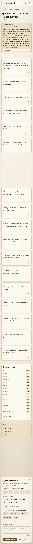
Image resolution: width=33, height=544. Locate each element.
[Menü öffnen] (30, 3)
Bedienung (7, 518)
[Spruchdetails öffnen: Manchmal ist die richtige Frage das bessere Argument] (16, 305)
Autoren (10, 9)
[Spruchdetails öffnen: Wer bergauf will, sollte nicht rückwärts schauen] (16, 290)
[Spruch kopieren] (28, 73)
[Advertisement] (16, 170)
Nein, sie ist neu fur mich (11, 506)
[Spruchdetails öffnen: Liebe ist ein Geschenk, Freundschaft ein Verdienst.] (16, 129)
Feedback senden (9, 539)
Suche (16, 518)
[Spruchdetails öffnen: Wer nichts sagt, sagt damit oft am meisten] (16, 99)
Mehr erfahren (8, 50)
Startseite (3, 9)
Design (6, 514)
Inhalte (24, 514)
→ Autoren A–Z (7, 431)
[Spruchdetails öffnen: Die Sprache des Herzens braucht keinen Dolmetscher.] (16, 84)
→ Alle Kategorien (8, 428)
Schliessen (22, 539)
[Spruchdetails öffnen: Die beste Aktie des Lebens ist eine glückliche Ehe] (16, 337)
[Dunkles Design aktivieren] (25, 3)
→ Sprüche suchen (9, 435)
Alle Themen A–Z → (8, 416)
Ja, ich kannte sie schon (11, 502)
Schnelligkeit (15, 514)
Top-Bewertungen (8, 56)
